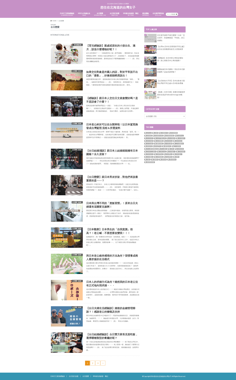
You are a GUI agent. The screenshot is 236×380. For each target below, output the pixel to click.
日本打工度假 (151, 151)
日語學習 (169, 157)
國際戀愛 (159, 143)
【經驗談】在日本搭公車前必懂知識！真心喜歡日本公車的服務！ (170, 59)
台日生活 (179, 141)
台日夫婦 (150, 141)
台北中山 (180, 136)
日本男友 (159, 154)
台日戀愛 (100, 14)
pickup (149, 133)
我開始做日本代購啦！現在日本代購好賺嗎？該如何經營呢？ (171, 70)
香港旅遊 (173, 159)
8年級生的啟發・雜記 (131, 14)
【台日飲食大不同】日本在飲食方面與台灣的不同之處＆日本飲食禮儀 (171, 82)
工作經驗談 (179, 143)
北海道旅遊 (169, 136)
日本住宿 (180, 149)
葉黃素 (164, 159)
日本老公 (179, 154)
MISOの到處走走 (84, 14)
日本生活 (150, 154)
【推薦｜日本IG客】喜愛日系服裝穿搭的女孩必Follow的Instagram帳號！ (171, 94)
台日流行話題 (114, 14)
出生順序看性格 (158, 14)
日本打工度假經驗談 (67, 14)
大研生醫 (169, 143)
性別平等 (158, 146)
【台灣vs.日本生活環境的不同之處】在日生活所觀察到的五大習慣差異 (171, 47)
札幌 (148, 159)
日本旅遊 (181, 151)
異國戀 (155, 159)
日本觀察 (159, 157)
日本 (171, 149)
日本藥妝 (150, 157)
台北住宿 (150, 138)
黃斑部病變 (150, 162)
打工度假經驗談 (152, 149)
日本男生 (169, 154)
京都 (156, 133)
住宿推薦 (174, 133)
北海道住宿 (158, 136)
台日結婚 (150, 143)
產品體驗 (145, 14)
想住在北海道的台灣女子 (118, 7)
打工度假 (177, 146)
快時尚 (149, 146)
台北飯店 (181, 138)
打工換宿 (164, 149)
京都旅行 (164, 133)
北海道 (149, 136)
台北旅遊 (172, 138)
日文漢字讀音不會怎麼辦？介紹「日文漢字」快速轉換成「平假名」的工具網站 (171, 37)
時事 (177, 157)
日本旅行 (172, 151)
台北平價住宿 (160, 138)
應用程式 (167, 146)
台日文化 (169, 141)
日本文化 (162, 151)
